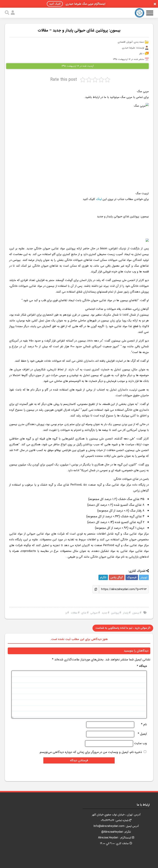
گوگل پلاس (116, 577)
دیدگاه (142, 666)
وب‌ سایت (140, 743)
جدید (104, 613)
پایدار (125, 613)
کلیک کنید (55, 4)
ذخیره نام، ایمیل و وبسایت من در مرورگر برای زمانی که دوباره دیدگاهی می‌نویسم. (90, 752)
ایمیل (142, 733)
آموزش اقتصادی (125, 42)
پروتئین (115, 613)
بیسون (135, 613)
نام (144, 724)
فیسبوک (131, 577)
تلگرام (103, 577)
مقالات (74, 613)
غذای (83, 613)
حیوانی (94, 613)
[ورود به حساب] (13, 13)
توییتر (143, 577)
